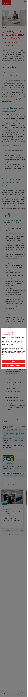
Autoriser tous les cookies (13, 365)
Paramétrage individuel (14, 358)
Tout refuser (13, 361)
